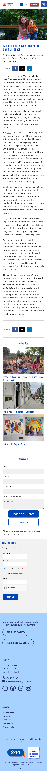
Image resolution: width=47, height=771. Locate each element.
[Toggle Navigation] (21, 4)
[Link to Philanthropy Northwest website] (16, 753)
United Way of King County (19, 54)
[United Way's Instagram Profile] (13, 688)
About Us (6, 706)
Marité (32, 149)
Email (5, 466)
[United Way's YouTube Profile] (28, 688)
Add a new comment (12, 496)
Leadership (7, 723)
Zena (9, 132)
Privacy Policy (8, 727)
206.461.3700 (12, 678)
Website (7, 486)
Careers (6, 716)
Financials (7, 719)
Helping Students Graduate (25, 58)
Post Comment (23, 513)
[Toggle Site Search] (26, 4)
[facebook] (15, 68)
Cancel (24, 522)
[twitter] (23, 68)
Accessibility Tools (11, 712)
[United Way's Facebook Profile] (5, 688)
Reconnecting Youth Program (16, 117)
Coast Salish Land (10, 672)
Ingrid (17, 165)
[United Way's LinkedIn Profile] (21, 688)
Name (6, 476)
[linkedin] (30, 68)
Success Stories (10, 61)
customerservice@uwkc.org (18, 681)
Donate (34, 4)
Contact (5, 659)
